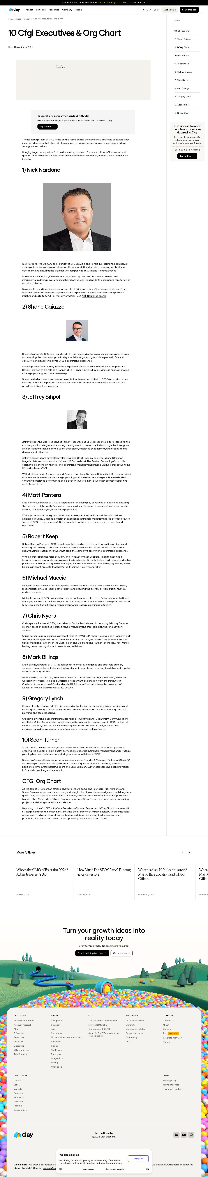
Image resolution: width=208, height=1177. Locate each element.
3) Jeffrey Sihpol (182, 47)
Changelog (56, 1067)
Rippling (18, 1105)
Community (131, 1037)
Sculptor (55, 1025)
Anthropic (19, 1097)
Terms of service (171, 1085)
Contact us (168, 1020)
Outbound (19, 1046)
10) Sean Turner (182, 105)
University (130, 1025)
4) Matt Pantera (182, 55)
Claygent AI (56, 1020)
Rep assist (19, 1037)
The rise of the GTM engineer (102, 1020)
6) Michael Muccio (183, 72)
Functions (56, 1054)
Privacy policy (169, 1080)
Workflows (56, 1050)
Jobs (165, 1033)
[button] (182, 854)
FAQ (128, 1041)
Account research (23, 1025)
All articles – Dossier (20, 19)
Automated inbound (24, 1020)
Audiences (56, 1041)
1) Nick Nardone (182, 31)
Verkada (18, 1089)
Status (166, 1042)
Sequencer (56, 1033)
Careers (167, 1029)
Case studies (20, 1110)
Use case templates (135, 1029)
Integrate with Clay (172, 1038)
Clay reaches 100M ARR (99, 1029)
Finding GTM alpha (97, 1025)
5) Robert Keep (182, 63)
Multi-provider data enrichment (66, 1037)
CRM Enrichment (22, 1050)
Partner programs (134, 1033)
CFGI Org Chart (182, 113)
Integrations (57, 1058)
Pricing (54, 1062)
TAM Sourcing (21, 1054)
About (166, 1025)
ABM (16, 1029)
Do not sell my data (172, 1089)
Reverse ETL (20, 1041)
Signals (54, 1046)
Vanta (17, 1085)
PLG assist (19, 1033)
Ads (53, 1029)
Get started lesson (135, 1020)
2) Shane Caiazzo (183, 39)
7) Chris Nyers (181, 80)
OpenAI (17, 1080)
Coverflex (18, 1101)
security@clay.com (53, 1168)
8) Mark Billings (182, 88)
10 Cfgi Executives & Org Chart (49, 19)
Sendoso (18, 1093)
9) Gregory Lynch (183, 96)
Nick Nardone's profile (94, 295)
